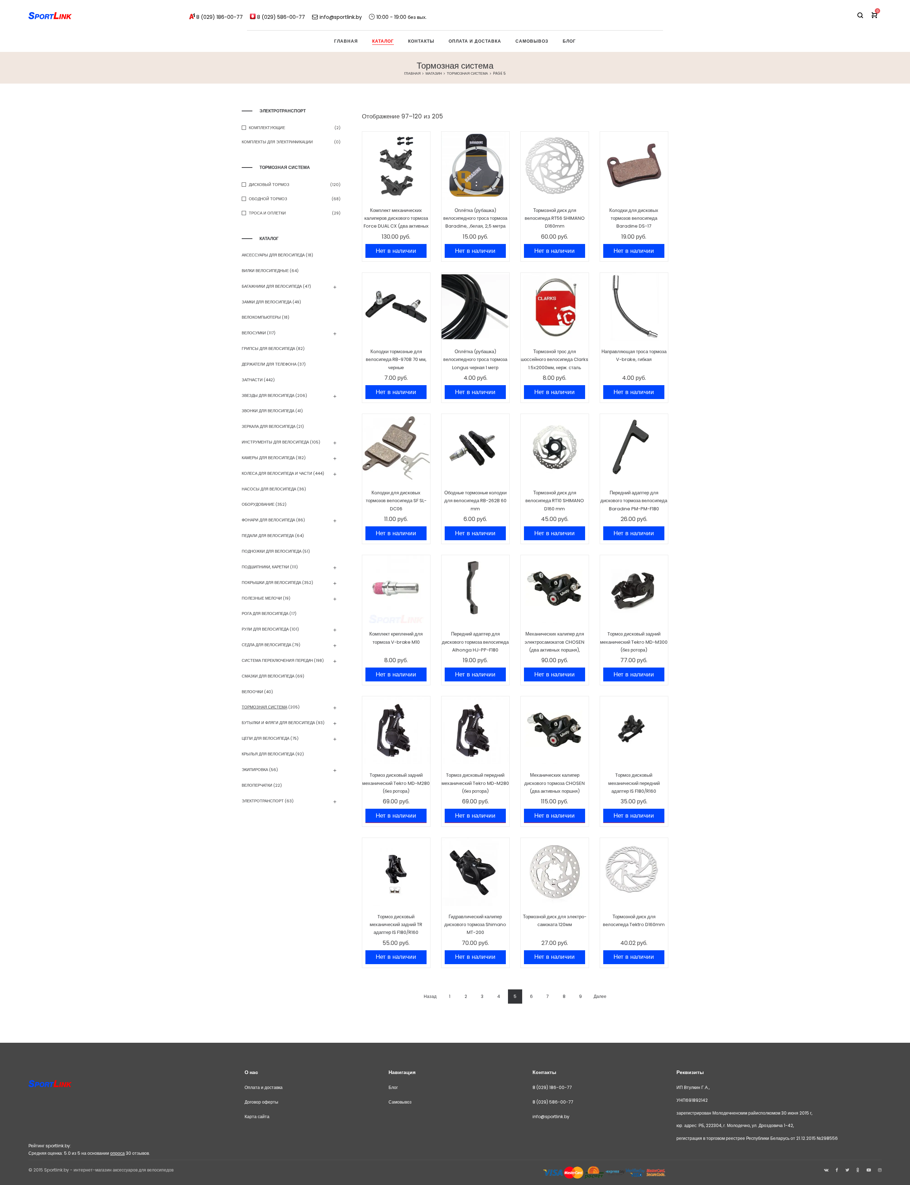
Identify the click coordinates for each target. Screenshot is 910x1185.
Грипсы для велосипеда (268, 348)
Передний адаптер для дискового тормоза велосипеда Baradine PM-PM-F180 (633, 500)
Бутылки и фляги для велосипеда (278, 723)
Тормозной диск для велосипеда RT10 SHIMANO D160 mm (554, 500)
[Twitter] (847, 1170)
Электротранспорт (263, 801)
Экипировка (255, 769)
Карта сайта (257, 1117)
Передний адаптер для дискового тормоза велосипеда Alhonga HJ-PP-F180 (475, 642)
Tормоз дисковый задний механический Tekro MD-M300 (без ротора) (634, 642)
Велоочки (252, 692)
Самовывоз (400, 1102)
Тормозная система (467, 73)
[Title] (880, 1170)
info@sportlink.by (550, 1117)
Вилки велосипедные (265, 270)
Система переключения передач (277, 660)
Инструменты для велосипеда (275, 442)
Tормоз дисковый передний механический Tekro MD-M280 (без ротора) (475, 783)
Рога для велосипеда (265, 613)
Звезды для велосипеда (268, 395)
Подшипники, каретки (265, 567)
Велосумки (254, 333)
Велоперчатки (257, 785)
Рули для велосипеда (265, 629)
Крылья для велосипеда (268, 754)
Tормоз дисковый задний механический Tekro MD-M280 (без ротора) (396, 783)
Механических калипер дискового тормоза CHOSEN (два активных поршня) (554, 783)
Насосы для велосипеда (269, 489)
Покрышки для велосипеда (271, 582)
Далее (600, 996)
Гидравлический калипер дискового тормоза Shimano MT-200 (475, 924)
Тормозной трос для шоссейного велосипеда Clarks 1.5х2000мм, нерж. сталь (554, 359)
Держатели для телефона (269, 364)
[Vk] (826, 1170)
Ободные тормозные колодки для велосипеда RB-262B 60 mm (475, 500)
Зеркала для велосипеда (268, 426)
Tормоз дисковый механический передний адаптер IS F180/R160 (634, 783)
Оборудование (258, 504)
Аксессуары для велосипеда (273, 255)
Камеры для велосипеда (268, 458)
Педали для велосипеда (268, 535)
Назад (430, 996)
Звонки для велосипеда (268, 411)
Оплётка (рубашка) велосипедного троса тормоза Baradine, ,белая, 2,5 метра (475, 218)
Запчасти (252, 380)
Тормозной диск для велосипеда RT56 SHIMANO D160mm (555, 218)
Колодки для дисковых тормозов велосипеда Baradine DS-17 (633, 218)
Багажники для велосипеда (272, 286)
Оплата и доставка (264, 1087)
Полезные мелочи (262, 598)
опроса (117, 1153)
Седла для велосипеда (266, 645)
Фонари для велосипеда (268, 520)
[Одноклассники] (858, 1170)
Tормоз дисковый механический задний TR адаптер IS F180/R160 (396, 924)
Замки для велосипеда (266, 302)
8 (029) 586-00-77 (552, 1102)
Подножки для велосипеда (271, 551)
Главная (412, 73)
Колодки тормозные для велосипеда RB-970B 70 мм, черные (396, 359)
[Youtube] (869, 1170)
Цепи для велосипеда (265, 738)
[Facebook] (837, 1170)
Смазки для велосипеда (268, 676)
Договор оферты (261, 1102)
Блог (393, 1087)
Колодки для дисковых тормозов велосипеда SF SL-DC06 (396, 500)
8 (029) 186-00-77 (552, 1087)
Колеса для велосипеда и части (277, 473)
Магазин (433, 73)
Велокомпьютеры (261, 317)
